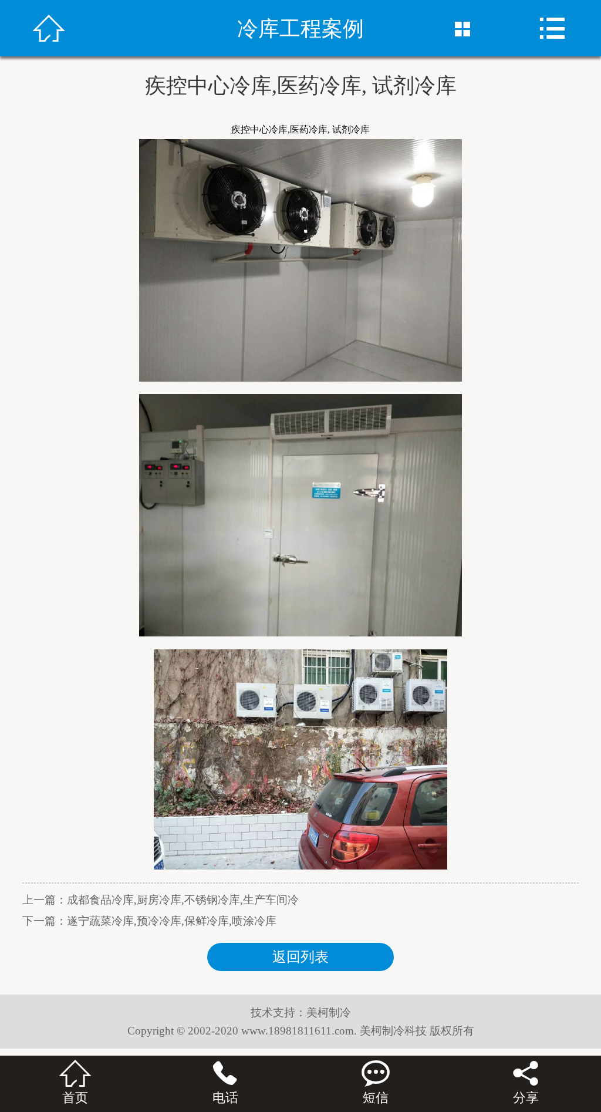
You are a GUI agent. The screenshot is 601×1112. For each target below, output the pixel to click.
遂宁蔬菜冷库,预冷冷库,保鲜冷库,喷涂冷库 (171, 921)
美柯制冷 (328, 1012)
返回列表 (300, 957)
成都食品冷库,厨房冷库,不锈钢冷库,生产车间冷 (183, 900)
